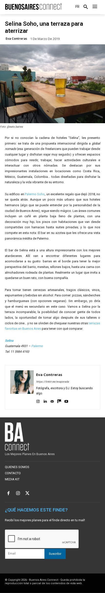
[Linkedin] (45, 400)
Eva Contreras (16, 38)
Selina (9, 340)
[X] (27, 493)
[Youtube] (66, 400)
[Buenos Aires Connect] (33, 6)
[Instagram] (38, 400)
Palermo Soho (35, 194)
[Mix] (59, 400)
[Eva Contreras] (22, 387)
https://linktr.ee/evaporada (52, 381)
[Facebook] (8, 493)
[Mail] (52, 400)
